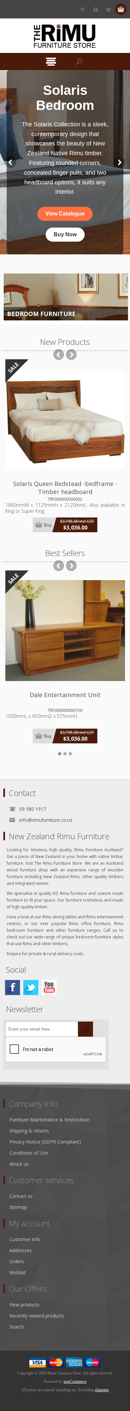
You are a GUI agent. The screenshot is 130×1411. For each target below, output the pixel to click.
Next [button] (119, 162)
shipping (102, 1390)
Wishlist (17, 1272)
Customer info (24, 1239)
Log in (95, 9)
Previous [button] (10, 162)
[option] (65, 162)
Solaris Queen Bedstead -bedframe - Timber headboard (65, 488)
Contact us (21, 1196)
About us (19, 1164)
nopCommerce (75, 1381)
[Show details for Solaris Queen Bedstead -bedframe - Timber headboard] (65, 419)
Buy (48, 525)
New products (24, 1304)
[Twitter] (30, 987)
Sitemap (18, 1207)
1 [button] (59, 753)
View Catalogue (65, 211)
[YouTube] (49, 987)
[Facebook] (12, 987)
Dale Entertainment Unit (65, 695)
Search (16, 1327)
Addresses (20, 1250)
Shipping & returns (29, 1130)
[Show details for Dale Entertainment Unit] (65, 630)
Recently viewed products (36, 1315)
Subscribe (85, 1029)
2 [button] (65, 753)
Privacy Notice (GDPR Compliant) (45, 1142)
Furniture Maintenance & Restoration (49, 1119)
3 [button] (70, 753)
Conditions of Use (28, 1153)
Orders (16, 1261)
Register (82, 9)
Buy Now (65, 232)
